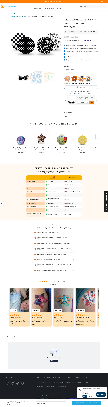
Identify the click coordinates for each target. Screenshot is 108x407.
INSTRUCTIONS (38, 8)
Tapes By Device (26, 5)
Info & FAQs (62, 377)
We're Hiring (61, 387)
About (39, 377)
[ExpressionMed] (8, 6)
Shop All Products (18, 16)
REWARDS (59, 8)
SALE (45, 8)
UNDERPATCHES (37, 5)
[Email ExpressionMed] (23, 383)
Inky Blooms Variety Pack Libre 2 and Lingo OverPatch (80, 23)
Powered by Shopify (42, 395)
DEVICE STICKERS (46, 5)
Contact (77, 377)
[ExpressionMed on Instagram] (18, 383)
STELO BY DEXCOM (69, 5)
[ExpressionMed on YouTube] (13, 383)
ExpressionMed (45, 393)
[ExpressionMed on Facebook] (8, 383)
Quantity (66, 66)
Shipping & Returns (56, 382)
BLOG (48, 8)
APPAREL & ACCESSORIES (57, 5)
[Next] (59, 44)
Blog (70, 377)
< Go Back (12, 13)
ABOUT (53, 8)
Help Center (42, 382)
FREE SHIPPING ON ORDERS (54, 1)
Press (85, 377)
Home (11, 16)
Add (92, 102)
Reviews (47, 377)
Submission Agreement (46, 387)
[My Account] (98, 2)
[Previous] (12, 44)
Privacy (86, 382)
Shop (54, 377)
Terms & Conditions (73, 382)
